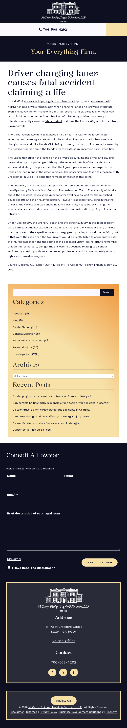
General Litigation (24, 333)
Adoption (18, 313)
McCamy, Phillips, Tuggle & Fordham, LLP (49, 101)
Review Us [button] (63, 700)
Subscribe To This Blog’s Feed (32, 429)
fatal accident (53, 121)
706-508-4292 (55, 29)
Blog (15, 320)
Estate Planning (23, 327)
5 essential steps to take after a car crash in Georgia (46, 423)
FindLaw (111, 711)
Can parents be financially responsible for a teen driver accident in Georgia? (61, 402)
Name (11, 475)
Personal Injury (22, 347)
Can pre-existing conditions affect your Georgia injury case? (51, 416)
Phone (69, 475)
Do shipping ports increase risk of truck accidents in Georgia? (52, 396)
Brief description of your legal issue (34, 513)
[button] (116, 29)
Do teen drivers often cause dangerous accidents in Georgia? (51, 409)
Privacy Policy (48, 711)
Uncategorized (100, 101)
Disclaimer (14, 559)
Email (12, 494)
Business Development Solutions (80, 711)
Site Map (31, 711)
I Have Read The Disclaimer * (33, 568)
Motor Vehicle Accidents (28, 340)
